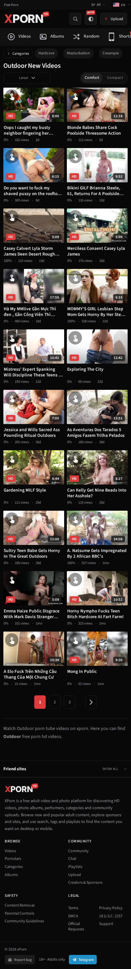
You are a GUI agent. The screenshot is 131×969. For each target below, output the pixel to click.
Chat (72, 859)
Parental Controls (19, 913)
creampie (110, 53)
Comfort (92, 78)
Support (106, 924)
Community (78, 851)
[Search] (75, 19)
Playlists (75, 867)
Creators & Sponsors (85, 882)
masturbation (78, 53)
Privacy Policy (111, 908)
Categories (20, 53)
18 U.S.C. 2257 (111, 916)
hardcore (46, 53)
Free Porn (11, 5)
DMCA (73, 916)
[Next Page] (91, 702)
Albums (11, 875)
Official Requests (76, 926)
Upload (74, 875)
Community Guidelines (24, 921)
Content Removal (20, 905)
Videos (10, 851)
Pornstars (13, 859)
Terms (73, 908)
